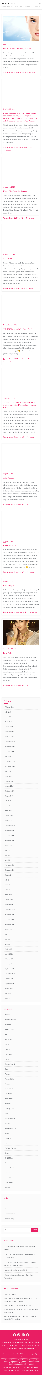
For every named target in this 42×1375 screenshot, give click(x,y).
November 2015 (10, 830)
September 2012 (10, 969)
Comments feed (10, 1214)
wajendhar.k (9, 72)
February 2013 (9, 959)
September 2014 (10, 870)
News (18, 218)
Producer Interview (11, 1148)
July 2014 (8, 880)
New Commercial (10, 1128)
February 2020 (9, 732)
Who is (13, 1294)
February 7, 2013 (9, 581)
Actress (18, 437)
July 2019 (8, 756)
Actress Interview (22, 147)
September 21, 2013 (10, 398)
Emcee (7, 1069)
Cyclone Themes (33, 1370)
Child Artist (8, 1054)
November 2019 (10, 746)
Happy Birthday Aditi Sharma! (15, 191)
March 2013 (9, 954)
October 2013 (9, 919)
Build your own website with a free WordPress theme (21, 1342)
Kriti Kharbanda (9, 545)
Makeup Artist (9, 1108)
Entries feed (8, 1209)
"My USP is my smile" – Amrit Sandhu (18, 329)
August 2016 (9, 796)
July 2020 (8, 712)
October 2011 (9, 979)
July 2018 (8, 771)
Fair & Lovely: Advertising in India (17, 49)
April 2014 (8, 895)
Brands (7, 1044)
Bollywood (8, 1039)
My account (15, 1360)
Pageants (7, 1138)
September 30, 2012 (10, 649)
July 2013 (8, 934)
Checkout (13, 1345)
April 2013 (8, 949)
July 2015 (8, 850)
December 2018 (10, 761)
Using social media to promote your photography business (20, 1248)
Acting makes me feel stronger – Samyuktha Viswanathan (18, 1276)
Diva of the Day (33, 1345)
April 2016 (8, 811)
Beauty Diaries (9, 1029)
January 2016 (9, 820)
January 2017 (9, 786)
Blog (6, 1034)
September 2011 (10, 983)
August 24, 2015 (9, 187)
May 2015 (8, 860)
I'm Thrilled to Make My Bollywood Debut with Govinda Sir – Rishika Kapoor (20, 1263)
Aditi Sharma (8, 478)
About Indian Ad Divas (20, 1339)
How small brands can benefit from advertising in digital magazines (20, 1355)
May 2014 (8, 890)
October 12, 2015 (9, 109)
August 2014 (9, 875)
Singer (7, 1153)
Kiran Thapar (8, 585)
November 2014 (10, 865)
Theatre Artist (9, 1168)
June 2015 (8, 855)
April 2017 (8, 776)
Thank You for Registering (17, 1363)
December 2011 (10, 974)
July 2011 (8, 993)
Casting (7, 1049)
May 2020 (8, 717)
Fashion (7, 1074)
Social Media (9, 1158)
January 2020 (9, 736)
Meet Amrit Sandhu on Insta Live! (16, 1270)
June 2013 (8, 939)
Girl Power (8, 1094)
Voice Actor (8, 1183)
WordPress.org (9, 1219)
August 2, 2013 (8, 474)
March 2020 (9, 727)
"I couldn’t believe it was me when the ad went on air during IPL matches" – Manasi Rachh (19, 404)
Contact (22, 1345)
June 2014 (8, 885)
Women (7, 1187)
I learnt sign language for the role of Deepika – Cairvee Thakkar (19, 1256)
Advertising (20, 612)
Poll (6, 1143)
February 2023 (9, 707)
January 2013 (9, 964)
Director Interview (11, 1064)
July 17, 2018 (8, 44)
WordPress (14, 1370)
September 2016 (10, 791)
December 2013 (10, 909)
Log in (7, 1204)
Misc (6, 1360)
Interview (8, 1104)
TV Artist (8, 1178)
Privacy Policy (34, 1360)
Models (7, 1123)
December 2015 (10, 825)
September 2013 (10, 924)
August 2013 (9, 929)
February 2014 (9, 904)
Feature (18, 72)
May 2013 (8, 944)
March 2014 (9, 900)
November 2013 (10, 914)
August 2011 (9, 988)
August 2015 (9, 845)
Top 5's (7, 1173)
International (9, 1099)
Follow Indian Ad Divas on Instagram (21, 1348)
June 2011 (8, 998)
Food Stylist (9, 1089)
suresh (7, 1294)
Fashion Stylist (9, 1079)
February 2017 (9, 781)
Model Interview (21, 359)
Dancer (7, 1059)
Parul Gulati (8, 653)
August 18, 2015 (9, 254)
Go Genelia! (8, 259)
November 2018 (10, 766)
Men (6, 1113)
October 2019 (9, 751)
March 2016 (9, 816)
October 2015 (9, 835)
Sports (7, 1163)
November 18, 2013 (10, 325)
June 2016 (8, 806)
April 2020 (8, 722)
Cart (5, 1345)
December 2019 (10, 741)
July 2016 (8, 801)
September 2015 (10, 840)
